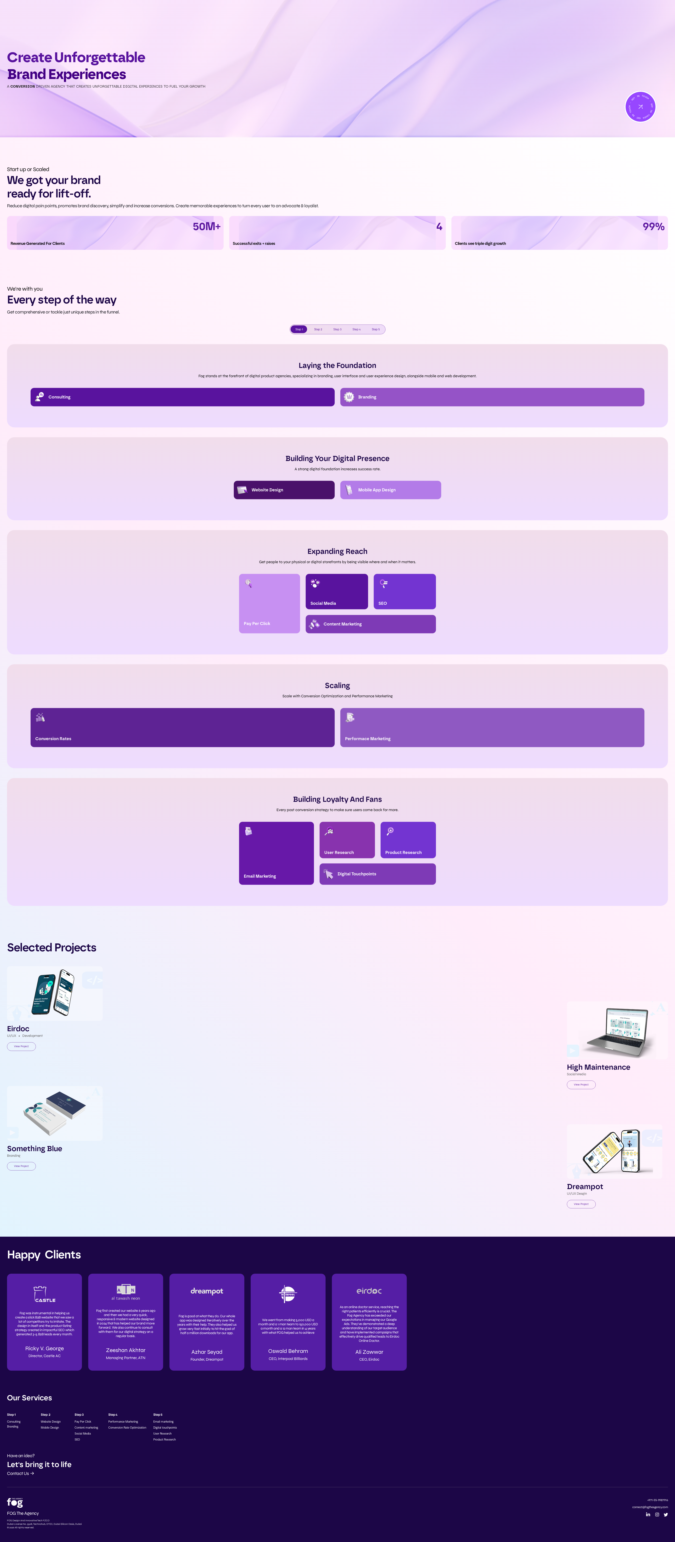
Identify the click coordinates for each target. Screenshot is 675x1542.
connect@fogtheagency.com (650, 1507)
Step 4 (356, 329)
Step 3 (337, 329)
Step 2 (318, 329)
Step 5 (376, 329)
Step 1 (299, 329)
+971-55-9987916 (657, 1500)
